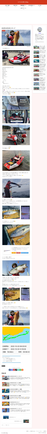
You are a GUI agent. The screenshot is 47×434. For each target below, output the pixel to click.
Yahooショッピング (25, 252)
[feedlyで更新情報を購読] (20, 370)
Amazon (13, 252)
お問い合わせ (33, 431)
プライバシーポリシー (39, 431)
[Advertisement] (23, 17)
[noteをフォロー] (18, 370)
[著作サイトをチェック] (10, 370)
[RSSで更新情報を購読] (22, 370)
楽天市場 (18, 252)
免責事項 (45, 431)
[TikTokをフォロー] (16, 370)
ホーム (28, 431)
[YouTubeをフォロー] (14, 370)
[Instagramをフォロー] (12, 370)
